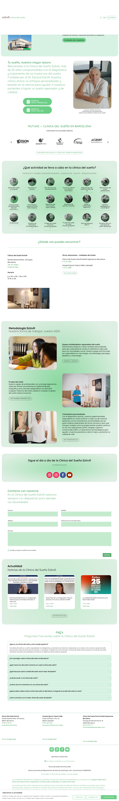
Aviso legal (45, 774)
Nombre (10, 510)
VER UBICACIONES (70, 273)
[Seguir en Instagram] (49, 475)
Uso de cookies (72, 774)
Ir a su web (66, 261)
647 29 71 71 (88, 725)
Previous (11, 142)
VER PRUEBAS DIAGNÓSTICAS (20, 398)
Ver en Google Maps (9, 739)
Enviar (107, 555)
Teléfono (10, 520)
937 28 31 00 (48, 723)
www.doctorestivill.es (9, 725)
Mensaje (10, 531)
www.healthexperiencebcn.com (94, 727)
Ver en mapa (13, 265)
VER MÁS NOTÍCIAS (59, 616)
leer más (13, 606)
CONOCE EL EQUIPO (71, 361)
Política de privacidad (58, 774)
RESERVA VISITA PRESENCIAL (39, 102)
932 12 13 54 (7, 723)
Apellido (63, 510)
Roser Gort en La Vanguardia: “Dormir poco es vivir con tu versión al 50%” (59, 599)
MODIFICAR (78, 797)
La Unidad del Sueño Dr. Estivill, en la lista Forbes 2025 (95, 599)
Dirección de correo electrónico (71, 520)
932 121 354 (13, 267)
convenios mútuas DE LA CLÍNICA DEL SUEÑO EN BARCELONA (59, 152)
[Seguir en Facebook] (63, 475)
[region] (59, 795)
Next (107, 142)
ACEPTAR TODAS (109, 797)
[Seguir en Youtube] (70, 475)
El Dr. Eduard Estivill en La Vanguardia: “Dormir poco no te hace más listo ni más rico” (23, 599)
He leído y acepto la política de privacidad (23, 550)
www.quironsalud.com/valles (52, 725)
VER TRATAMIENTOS (71, 440)
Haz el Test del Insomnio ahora (77, 41)
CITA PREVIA (111, 17)
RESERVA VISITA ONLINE (38, 110)
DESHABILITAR (93, 797)
